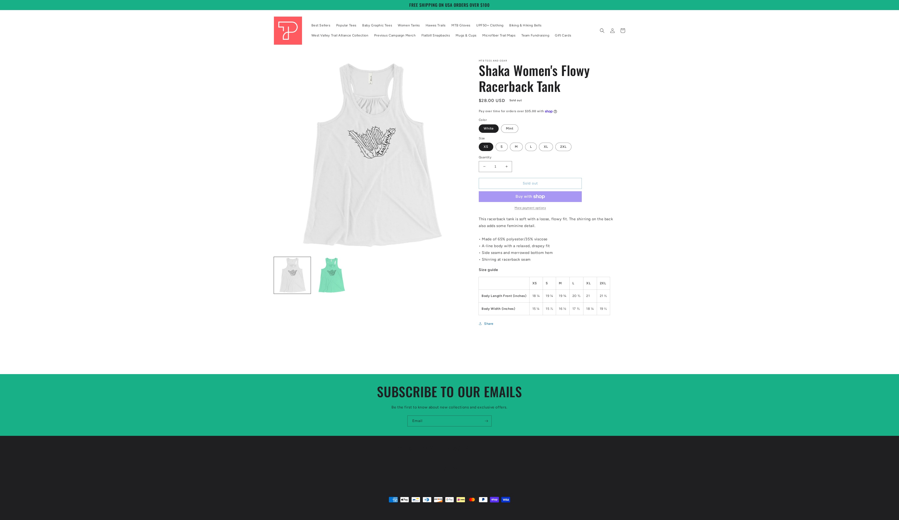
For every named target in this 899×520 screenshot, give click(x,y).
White (489, 128)
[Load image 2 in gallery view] (331, 275)
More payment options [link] (530, 207)
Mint (509, 128)
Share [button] (489, 324)
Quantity (485, 157)
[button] (602, 30)
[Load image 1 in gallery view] (292, 275)
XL (546, 147)
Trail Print (442, 508)
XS (486, 147)
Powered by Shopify (461, 508)
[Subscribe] (486, 420)
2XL (563, 147)
